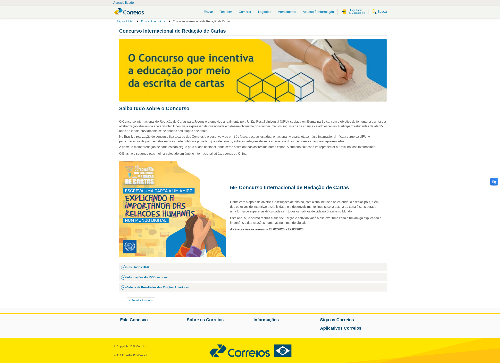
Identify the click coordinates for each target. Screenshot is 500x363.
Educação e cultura (153, 21)
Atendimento (287, 12)
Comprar (245, 12)
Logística (264, 12)
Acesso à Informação (318, 12)
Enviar (208, 12)
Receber (226, 12)
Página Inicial (125, 21)
